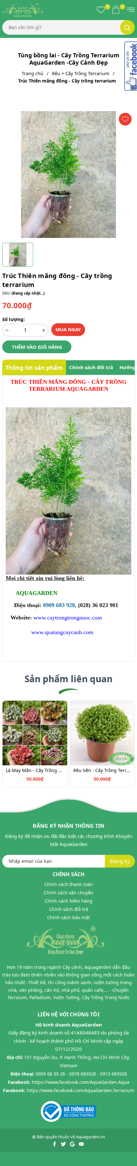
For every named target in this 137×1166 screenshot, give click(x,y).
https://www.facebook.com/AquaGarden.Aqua (80, 1082)
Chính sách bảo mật (68, 917)
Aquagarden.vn (90, 1137)
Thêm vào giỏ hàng (37, 347)
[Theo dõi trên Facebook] (55, 1144)
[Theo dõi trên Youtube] (81, 1144)
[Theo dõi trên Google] (72, 1144)
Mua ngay (68, 329)
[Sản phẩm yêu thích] (101, 9)
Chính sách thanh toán (68, 884)
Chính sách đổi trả (68, 909)
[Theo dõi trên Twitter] (64, 1144)
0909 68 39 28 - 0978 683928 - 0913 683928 (81, 1074)
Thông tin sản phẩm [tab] (34, 367)
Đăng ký (120, 861)
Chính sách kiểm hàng (68, 901)
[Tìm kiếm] (127, 27)
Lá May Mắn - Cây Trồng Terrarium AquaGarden (35, 770)
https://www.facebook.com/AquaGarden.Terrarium (80, 1090)
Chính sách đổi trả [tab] (91, 367)
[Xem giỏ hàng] (116, 9)
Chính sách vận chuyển (68, 893)
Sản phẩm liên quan (68, 679)
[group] (68, 174)
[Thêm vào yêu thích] (125, 119)
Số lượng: (13, 319)
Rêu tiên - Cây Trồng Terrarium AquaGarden (102, 770)
